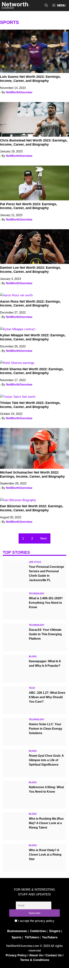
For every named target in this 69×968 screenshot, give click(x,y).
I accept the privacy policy (35, 921)
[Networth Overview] (16, 5)
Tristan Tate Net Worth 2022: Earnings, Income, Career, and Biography (30, 405)
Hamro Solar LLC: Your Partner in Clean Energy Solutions (45, 729)
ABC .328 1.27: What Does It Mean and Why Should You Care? (47, 697)
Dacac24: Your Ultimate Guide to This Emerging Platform (45, 634)
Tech (32, 688)
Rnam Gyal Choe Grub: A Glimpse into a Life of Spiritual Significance (46, 760)
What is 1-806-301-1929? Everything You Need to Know (46, 603)
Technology (36, 593)
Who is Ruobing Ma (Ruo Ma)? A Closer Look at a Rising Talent (46, 823)
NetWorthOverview (19, 92)
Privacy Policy (16, 955)
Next (43, 538)
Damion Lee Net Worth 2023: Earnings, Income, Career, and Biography (30, 270)
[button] (46, 5)
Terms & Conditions (34, 960)
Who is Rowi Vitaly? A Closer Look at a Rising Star (45, 855)
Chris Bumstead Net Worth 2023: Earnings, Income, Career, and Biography (34, 142)
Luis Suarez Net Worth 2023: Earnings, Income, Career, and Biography (30, 79)
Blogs (33, 656)
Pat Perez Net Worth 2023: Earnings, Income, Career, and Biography (28, 206)
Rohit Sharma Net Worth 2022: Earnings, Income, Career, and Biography (32, 371)
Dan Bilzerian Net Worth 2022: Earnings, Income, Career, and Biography (31, 508)
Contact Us (53, 955)
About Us (36, 955)
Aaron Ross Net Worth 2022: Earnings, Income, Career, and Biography (30, 303)
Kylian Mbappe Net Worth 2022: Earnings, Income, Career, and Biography (33, 337)
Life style (35, 562)
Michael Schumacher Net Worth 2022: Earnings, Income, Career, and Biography (32, 474)
